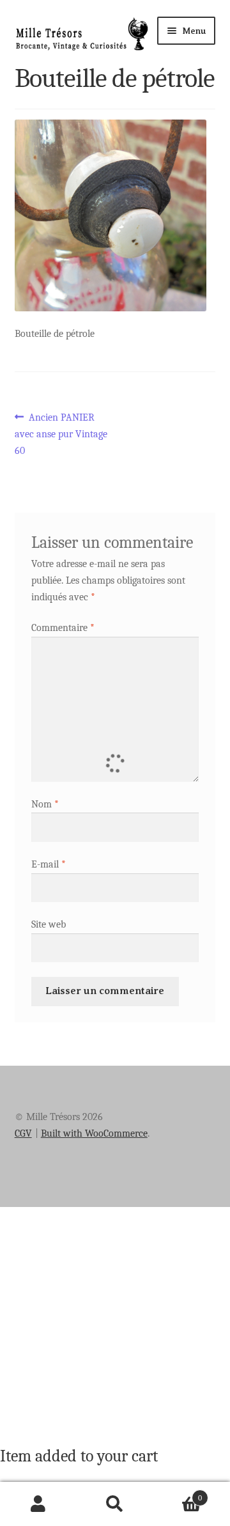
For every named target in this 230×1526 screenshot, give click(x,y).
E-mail (48, 864)
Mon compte (38, 1504)
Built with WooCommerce (94, 1133)
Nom (45, 804)
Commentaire (63, 628)
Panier (177, 1493)
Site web (48, 924)
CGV (23, 1133)
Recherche (115, 1504)
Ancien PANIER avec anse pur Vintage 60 (61, 433)
